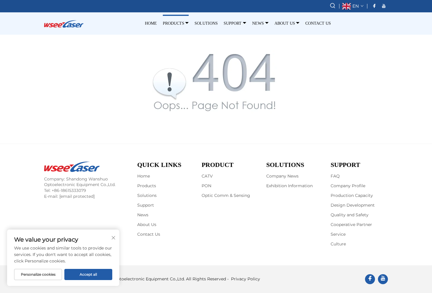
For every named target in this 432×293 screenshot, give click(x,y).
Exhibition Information (289, 185)
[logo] (63, 23)
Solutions (206, 23)
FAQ (335, 176)
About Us (284, 23)
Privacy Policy (245, 279)
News (258, 23)
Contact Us (318, 23)
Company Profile (348, 185)
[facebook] (374, 6)
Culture (338, 244)
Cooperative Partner (351, 224)
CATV (207, 176)
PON (206, 185)
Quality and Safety (350, 214)
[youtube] (384, 6)
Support (233, 23)
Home (151, 23)
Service (338, 234)
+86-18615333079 (69, 190)
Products (173, 23)
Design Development (353, 205)
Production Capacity (352, 195)
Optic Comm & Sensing (226, 195)
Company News (282, 176)
